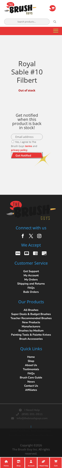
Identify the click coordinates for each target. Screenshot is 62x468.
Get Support (31, 271)
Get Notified (23, 155)
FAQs (31, 288)
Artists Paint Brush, (20, 430)
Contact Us (31, 386)
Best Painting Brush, (41, 430)
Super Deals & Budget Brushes (31, 314)
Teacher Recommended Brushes (31, 318)
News (31, 382)
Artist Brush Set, (17, 435)
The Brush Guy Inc (24, 449)
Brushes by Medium (31, 331)
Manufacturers (31, 326)
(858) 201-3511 (32, 414)
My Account (31, 275)
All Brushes (31, 310)
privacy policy (19, 150)
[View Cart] (52, 8)
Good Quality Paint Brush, (39, 435)
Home (31, 357)
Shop (31, 361)
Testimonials (31, 369)
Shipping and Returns (31, 284)
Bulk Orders (31, 292)
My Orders (31, 279)
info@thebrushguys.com (32, 418)
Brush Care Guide (31, 377)
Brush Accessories (31, 339)
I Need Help (32, 410)
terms (28, 146)
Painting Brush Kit (31, 439)
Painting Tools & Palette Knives (31, 335)
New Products (31, 322)
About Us (31, 365)
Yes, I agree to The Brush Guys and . (24, 146)
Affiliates (31, 390)
